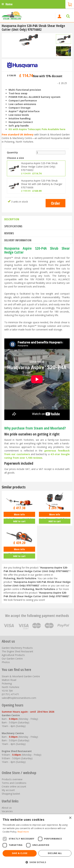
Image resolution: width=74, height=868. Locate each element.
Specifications (13, 226)
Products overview (12, 779)
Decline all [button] (55, 853)
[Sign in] (59, 16)
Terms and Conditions (14, 782)
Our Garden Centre (12, 658)
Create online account (14, 786)
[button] (37, 862)
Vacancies (7, 811)
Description (11, 219)
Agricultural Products (13, 655)
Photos (6, 662)
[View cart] (69, 4)
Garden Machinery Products (17, 647)
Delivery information (17, 240)
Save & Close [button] (19, 853)
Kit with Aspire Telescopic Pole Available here (37, 129)
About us (7, 807)
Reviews (9, 233)
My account (8, 790)
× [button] (70, 818)
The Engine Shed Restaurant (17, 651)
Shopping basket (11, 793)
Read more (23, 831)
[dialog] (37, 841)
